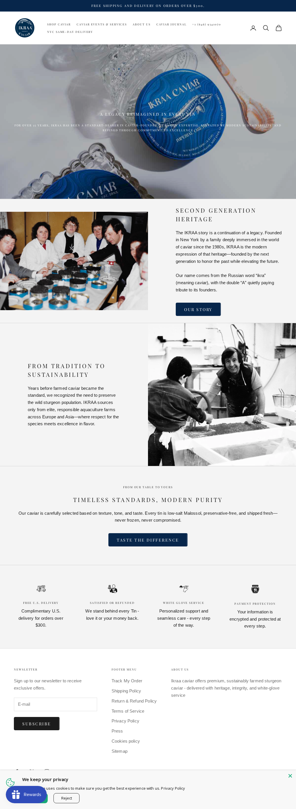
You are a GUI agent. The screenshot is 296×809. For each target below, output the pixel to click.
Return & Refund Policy (134, 700)
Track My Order (127, 680)
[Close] (290, 776)
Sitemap (119, 751)
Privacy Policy (125, 720)
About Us (141, 24)
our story (198, 309)
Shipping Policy (126, 690)
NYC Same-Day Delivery (70, 31)
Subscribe (36, 723)
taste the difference (148, 540)
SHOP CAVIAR (59, 24)
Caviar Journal (171, 24)
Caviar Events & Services (102, 24)
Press (117, 731)
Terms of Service (128, 711)
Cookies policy (126, 741)
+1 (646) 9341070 (206, 24)
